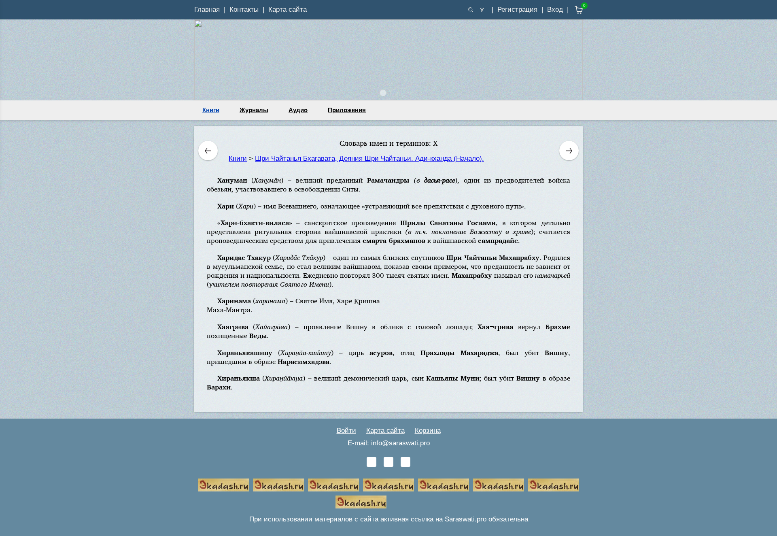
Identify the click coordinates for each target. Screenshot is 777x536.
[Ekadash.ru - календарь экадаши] (333, 485)
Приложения (347, 109)
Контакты (244, 9)
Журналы (254, 109)
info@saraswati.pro (400, 443)
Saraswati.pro (465, 519)
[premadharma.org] (360, 502)
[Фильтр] (482, 9)
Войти (346, 430)
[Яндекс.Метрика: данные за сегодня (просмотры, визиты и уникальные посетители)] (416, 502)
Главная (207, 9)
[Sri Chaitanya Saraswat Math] (223, 485)
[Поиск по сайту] (470, 9)
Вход (555, 9)
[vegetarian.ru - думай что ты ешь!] (278, 485)
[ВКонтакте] (371, 462)
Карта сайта (287, 9)
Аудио (298, 109)
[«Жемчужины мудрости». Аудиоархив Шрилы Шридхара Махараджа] (498, 485)
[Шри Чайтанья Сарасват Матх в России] (553, 485)
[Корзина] (573, 10)
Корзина (428, 430)
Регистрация (517, 9)
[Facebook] (388, 462)
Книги (210, 109)
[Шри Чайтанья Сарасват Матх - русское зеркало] (388, 485)
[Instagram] (405, 462)
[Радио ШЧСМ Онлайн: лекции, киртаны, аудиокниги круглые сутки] (443, 485)
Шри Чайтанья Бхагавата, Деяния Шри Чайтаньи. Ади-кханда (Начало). (369, 158)
